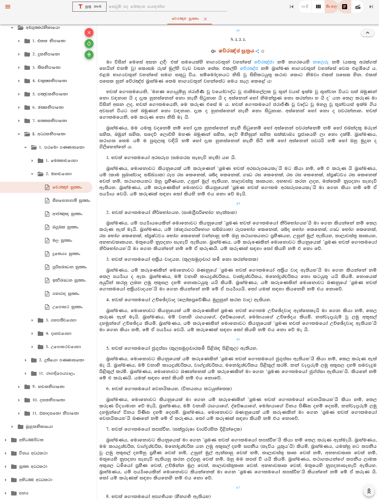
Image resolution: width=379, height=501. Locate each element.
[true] (358, 6)
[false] (344, 6)
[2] (318, 6)
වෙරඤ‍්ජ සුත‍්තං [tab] (186, 19)
